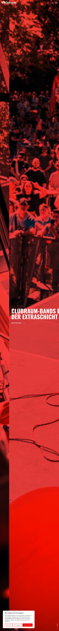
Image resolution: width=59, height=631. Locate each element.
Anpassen (8, 625)
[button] (53, 3)
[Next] (32, 629)
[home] (8, 4)
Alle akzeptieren (27, 625)
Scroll (57, 625)
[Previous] (27, 629)
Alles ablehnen (17, 625)
